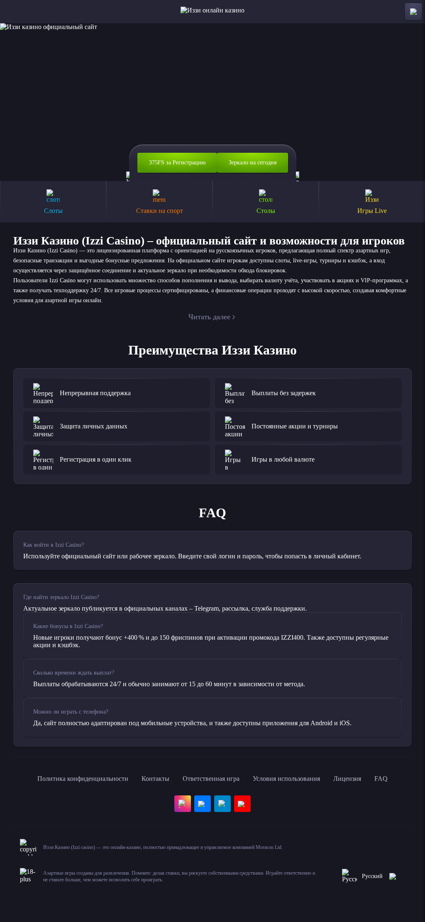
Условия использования (286, 778)
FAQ (381, 778)
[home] (212, 12)
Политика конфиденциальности (82, 778)
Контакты (155, 778)
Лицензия (347, 778)
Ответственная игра (211, 778)
